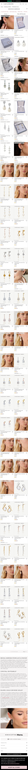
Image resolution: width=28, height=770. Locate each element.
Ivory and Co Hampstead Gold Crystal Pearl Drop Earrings (5, 453)
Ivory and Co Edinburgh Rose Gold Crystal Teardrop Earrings (5, 326)
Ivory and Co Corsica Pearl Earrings (4, 263)
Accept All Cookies (14, 767)
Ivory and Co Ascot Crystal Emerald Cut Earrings (4, 178)
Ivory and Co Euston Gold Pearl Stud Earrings (19, 326)
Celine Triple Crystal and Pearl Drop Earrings (19, 94)
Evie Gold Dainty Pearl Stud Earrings (19, 30)
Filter (21, 14)
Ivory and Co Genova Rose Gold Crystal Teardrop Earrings (19, 390)
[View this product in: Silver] (16, 33)
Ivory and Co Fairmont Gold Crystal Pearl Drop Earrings (5, 368)
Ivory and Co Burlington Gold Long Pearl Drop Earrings (5, 199)
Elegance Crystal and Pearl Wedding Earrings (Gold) (19, 73)
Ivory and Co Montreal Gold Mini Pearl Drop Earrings (6, 559)
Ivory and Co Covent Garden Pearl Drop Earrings (20, 263)
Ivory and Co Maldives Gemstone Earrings (20, 495)
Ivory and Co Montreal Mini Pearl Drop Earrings (20, 559)
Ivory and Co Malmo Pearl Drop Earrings (5, 537)
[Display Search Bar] (21, 4)
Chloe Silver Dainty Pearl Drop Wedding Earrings (5, 51)
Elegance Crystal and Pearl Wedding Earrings (5, 94)
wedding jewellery (6, 697)
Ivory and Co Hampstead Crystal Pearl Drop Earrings (19, 432)
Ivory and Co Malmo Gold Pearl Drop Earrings (19, 516)
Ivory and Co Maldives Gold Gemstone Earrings (5, 516)
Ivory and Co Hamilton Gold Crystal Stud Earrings (19, 411)
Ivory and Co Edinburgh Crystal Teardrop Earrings (5, 305)
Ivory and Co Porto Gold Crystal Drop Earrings (19, 601)
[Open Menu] (2, 4)
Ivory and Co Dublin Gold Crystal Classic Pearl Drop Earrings (19, 284)
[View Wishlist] (23, 4)
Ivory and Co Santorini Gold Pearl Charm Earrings (19, 643)
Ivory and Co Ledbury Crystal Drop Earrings (20, 474)
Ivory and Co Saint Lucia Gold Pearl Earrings (20, 622)
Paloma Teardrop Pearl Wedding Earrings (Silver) (6, 115)
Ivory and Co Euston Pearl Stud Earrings (5, 347)
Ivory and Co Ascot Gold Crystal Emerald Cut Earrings (19, 178)
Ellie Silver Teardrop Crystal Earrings (5, 73)
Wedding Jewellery (7, 6)
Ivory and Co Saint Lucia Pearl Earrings (5, 643)
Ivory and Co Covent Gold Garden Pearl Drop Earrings (6, 284)
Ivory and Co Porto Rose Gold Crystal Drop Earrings (5, 622)
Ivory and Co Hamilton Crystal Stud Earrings (5, 411)
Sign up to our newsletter (14, 754)
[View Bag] (26, 4)
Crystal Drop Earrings (4, 11)
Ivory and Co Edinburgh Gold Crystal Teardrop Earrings (19, 305)
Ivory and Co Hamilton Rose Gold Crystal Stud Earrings (6, 432)
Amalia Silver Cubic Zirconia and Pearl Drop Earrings (5, 157)
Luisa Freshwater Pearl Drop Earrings (5, 30)
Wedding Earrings (15, 6)
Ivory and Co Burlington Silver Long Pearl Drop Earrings (19, 199)
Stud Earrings (20, 11)
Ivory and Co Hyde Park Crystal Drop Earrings (19, 453)
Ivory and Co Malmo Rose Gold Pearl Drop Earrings (19, 537)
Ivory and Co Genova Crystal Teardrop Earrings (19, 368)
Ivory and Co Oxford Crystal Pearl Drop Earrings (6, 580)
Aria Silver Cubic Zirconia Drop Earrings (19, 115)
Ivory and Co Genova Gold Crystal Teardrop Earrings (6, 390)
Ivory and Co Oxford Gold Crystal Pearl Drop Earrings (19, 580)
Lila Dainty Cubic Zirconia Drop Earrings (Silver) (5, 136)
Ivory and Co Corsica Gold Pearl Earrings (19, 242)
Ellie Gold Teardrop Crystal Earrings (19, 136)
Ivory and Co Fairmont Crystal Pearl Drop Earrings (19, 347)
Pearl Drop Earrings (13, 11)
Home (2, 6)
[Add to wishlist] (12, 30)
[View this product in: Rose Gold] (2, 75)
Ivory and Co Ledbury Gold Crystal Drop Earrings (6, 495)
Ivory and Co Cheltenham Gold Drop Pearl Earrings (19, 221)
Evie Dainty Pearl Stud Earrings (19, 51)
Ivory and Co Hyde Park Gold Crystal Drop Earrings (5, 474)
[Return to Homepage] (8, 3)
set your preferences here (12, 763)
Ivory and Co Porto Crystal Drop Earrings (5, 601)
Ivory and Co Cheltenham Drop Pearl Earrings (5, 220)
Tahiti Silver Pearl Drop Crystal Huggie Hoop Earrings (19, 157)
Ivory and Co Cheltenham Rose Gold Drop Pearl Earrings (5, 242)
